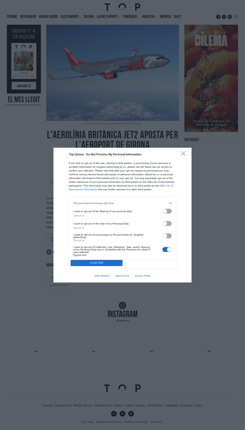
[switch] (167, 211)
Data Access (122, 275)
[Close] (184, 154)
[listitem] (122, 203)
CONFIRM (96, 263)
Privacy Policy (143, 275)
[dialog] (122, 215)
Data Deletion (102, 275)
